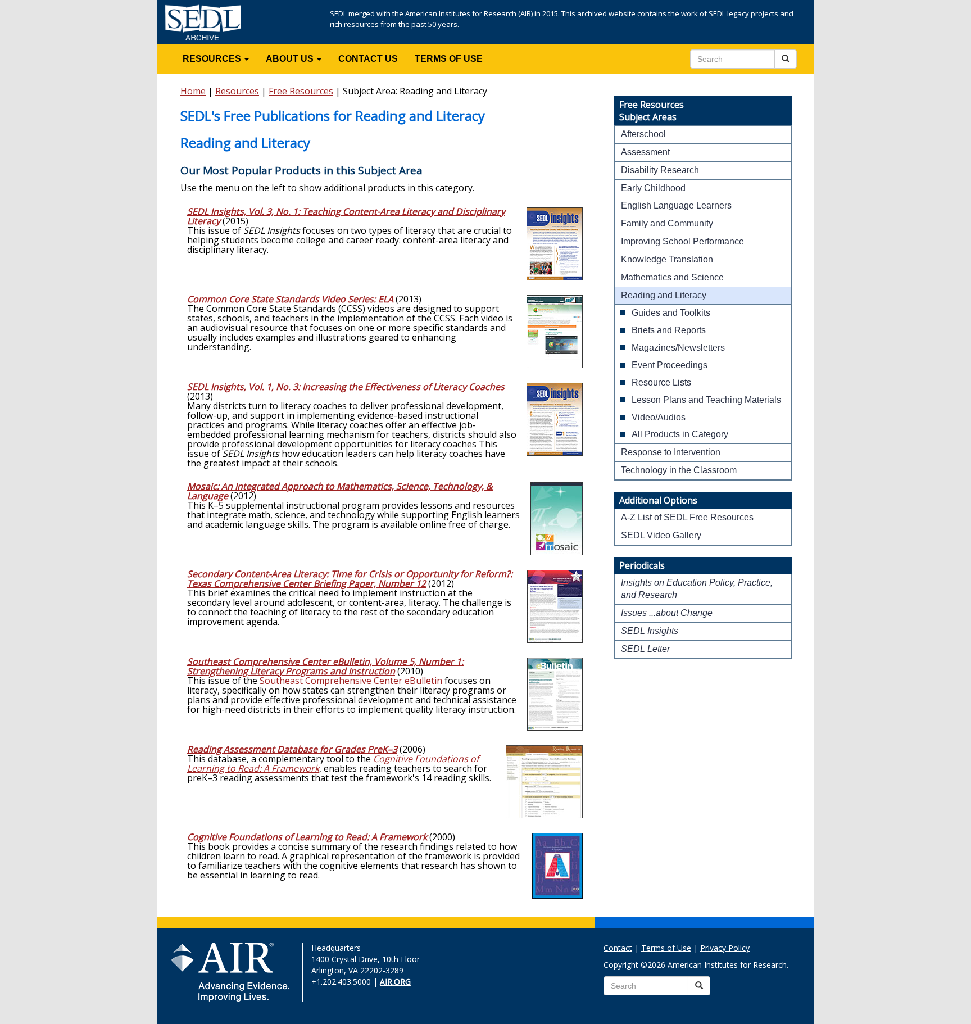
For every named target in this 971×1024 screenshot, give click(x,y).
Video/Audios (659, 417)
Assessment (645, 152)
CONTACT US (368, 59)
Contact (618, 948)
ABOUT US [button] (291, 59)
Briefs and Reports (669, 330)
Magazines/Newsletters (678, 347)
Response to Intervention (670, 452)
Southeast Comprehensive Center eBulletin (351, 680)
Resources (237, 91)
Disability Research (660, 170)
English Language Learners (676, 205)
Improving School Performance (682, 241)
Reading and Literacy (663, 295)
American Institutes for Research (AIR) (469, 13)
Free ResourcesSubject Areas (651, 110)
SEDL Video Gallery (661, 535)
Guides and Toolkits (671, 313)
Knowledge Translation (667, 259)
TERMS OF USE (449, 59)
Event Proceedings (669, 365)
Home (193, 91)
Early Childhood (653, 188)
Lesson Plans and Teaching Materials (706, 400)
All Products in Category (680, 434)
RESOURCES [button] (213, 59)
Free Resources (301, 91)
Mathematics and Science (672, 277)
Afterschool (643, 134)
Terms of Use (666, 948)
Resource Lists (661, 382)
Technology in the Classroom (679, 470)
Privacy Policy (725, 948)
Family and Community (667, 223)
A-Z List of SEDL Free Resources (687, 517)
